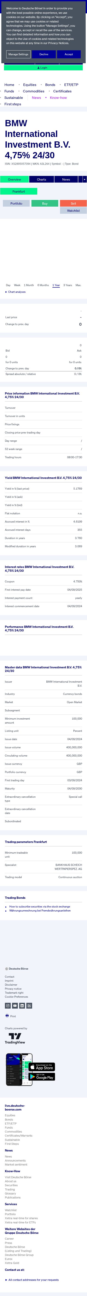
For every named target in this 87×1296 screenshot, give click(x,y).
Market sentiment (16, 1164)
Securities (11, 1185)
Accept (69, 54)
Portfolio (16, 203)
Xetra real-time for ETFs (20, 1222)
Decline (43, 54)
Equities (29, 84)
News (36, 97)
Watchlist (73, 210)
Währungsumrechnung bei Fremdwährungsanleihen (40, 910)
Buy (45, 203)
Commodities (33, 91)
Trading (10, 1189)
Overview (14, 179)
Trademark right (14, 992)
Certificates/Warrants (18, 1135)
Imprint (9, 980)
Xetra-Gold (12, 1263)
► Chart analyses (15, 291)
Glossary (10, 1193)
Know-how (58, 97)
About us (10, 1181)
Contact (9, 976)
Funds (9, 91)
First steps (12, 104)
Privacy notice (13, 988)
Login (43, 67)
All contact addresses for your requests (32, 1280)
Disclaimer (11, 984)
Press (8, 1243)
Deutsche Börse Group (19, 1255)
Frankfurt (18, 191)
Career (9, 1239)
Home (9, 84)
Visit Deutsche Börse (18, 1177)
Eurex (8, 1259)
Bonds (50, 84)
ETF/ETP (71, 84)
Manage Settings (18, 54)
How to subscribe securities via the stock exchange (39, 906)
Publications (13, 1197)
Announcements (15, 1160)
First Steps (12, 1144)
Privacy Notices (58, 43)
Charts (41, 179)
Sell (73, 203)
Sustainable (13, 97)
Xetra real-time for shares (21, 1218)
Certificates (62, 91)
